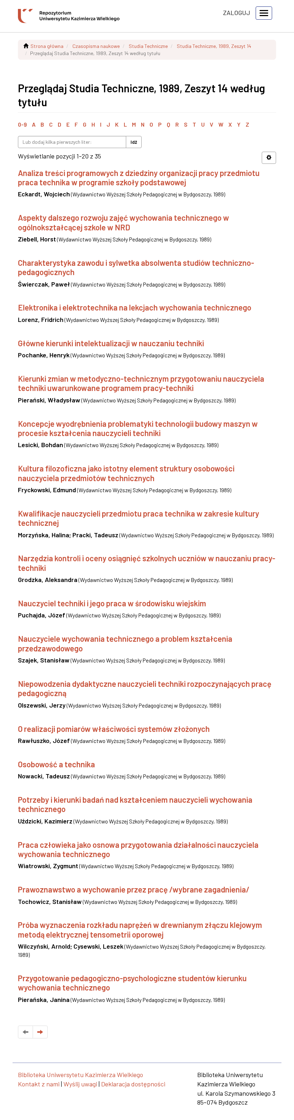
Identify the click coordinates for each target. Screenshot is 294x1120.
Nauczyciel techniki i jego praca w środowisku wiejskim (112, 603)
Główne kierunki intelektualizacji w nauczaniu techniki (111, 343)
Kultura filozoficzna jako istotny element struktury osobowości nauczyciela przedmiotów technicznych (126, 473)
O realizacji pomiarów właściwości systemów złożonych (114, 728)
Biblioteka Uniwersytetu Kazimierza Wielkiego (80, 1075)
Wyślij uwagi (80, 1084)
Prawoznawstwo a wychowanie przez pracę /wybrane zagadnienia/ (134, 889)
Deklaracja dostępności (133, 1084)
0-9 (22, 124)
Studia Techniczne (148, 46)
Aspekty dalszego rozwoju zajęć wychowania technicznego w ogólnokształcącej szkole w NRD (123, 222)
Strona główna (46, 46)
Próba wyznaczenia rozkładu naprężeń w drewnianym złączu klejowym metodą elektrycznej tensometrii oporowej (140, 929)
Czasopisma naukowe (96, 46)
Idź (134, 142)
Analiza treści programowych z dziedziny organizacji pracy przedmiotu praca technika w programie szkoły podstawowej (139, 177)
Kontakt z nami (39, 1084)
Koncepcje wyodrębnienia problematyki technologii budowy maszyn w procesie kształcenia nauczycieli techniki (138, 428)
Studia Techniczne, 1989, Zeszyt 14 (214, 46)
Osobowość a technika (56, 764)
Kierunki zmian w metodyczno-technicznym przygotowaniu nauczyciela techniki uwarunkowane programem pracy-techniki (141, 383)
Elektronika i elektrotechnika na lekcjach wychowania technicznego (134, 307)
